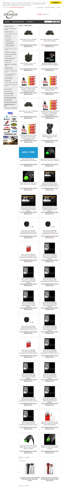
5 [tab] (35, 482)
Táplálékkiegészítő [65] (9, 105)
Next (61, 472)
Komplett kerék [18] (10, 52)
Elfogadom (55, 2)
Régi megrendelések (50, 7)
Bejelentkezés (40, 7)
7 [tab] (40, 482)
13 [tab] (54, 482)
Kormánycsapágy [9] (10, 54)
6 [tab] (37, 482)
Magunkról (30, 21)
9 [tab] (44, 482)
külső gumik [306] (10, 45)
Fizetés (58, 7)
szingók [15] (8, 40)
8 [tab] (42, 482)
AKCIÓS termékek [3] (10, 102)
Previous (19, 472)
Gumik (20, 25)
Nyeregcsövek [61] (10, 58)
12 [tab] (51, 482)
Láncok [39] (8, 56)
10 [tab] (47, 482)
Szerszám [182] (8, 93)
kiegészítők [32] (9, 43)
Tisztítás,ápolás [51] (10, 97)
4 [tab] (32, 482)
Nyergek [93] (8, 60)
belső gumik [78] (10, 41)
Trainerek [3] (8, 100)
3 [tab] (30, 482)
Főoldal (7, 21)
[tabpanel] (30, 471)
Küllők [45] (8, 80)
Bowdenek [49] (9, 31)
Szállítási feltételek (18, 21)
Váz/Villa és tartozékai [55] (11, 65)
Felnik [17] (8, 35)
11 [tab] (49, 482)
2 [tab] (28, 482)
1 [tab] (25, 482)
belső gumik (28, 25)
